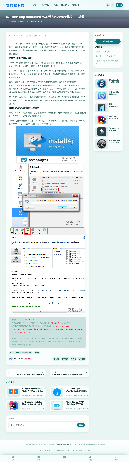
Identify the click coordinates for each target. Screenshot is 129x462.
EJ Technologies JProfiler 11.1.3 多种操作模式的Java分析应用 (77, 390)
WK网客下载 (21, 358)
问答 (64, 460)
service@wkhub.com (64, 444)
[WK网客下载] (7, 21)
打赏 (57, 359)
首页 (20, 36)
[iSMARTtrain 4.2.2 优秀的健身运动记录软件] (101, 144)
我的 (90, 460)
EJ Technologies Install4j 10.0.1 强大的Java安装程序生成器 (33, 390)
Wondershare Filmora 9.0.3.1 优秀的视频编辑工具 (114, 131)
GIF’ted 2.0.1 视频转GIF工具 (114, 94)
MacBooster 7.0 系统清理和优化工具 (114, 82)
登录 (120, 5)
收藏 (66, 359)
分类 (38, 460)
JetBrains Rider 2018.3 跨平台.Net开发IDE (114, 119)
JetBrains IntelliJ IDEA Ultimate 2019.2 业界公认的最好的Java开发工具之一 (33, 405)
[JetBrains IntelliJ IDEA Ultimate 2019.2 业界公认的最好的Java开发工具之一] (13, 405)
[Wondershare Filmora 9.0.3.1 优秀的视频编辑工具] (101, 132)
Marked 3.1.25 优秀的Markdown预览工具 (75, 403)
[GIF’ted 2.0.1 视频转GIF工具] (101, 95)
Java (37, 353)
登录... (12, 425)
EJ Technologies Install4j (20, 353)
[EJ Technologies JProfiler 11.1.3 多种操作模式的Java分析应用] (57, 392)
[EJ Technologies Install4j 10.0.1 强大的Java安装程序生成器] (13, 392)
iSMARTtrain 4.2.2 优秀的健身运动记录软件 (114, 143)
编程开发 (13, 21)
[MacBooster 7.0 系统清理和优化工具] (101, 83)
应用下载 (28, 36)
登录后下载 (108, 41)
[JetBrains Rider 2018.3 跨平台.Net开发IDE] (101, 119)
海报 (74, 359)
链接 (83, 359)
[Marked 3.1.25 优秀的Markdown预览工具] (57, 405)
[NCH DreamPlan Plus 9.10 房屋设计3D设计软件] (101, 107)
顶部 (116, 460)
